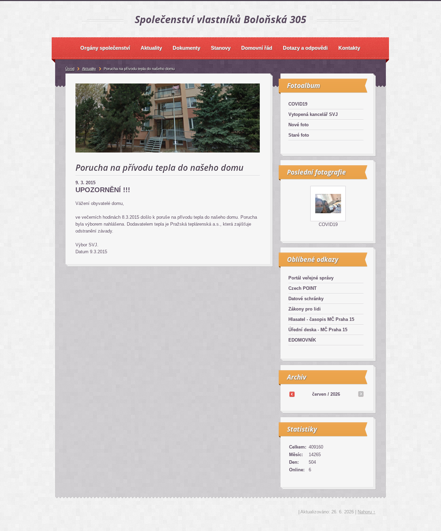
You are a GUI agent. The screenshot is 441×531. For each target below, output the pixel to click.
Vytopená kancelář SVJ (313, 114)
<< (292, 394)
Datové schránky (306, 298)
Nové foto (298, 124)
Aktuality (89, 69)
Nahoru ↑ (367, 511)
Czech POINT (302, 288)
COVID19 (297, 104)
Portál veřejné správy (311, 278)
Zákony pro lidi (304, 309)
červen (319, 394)
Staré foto (298, 135)
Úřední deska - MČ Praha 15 (317, 329)
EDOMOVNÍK (302, 340)
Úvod (69, 69)
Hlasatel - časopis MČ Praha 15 (321, 319)
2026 (335, 394)
